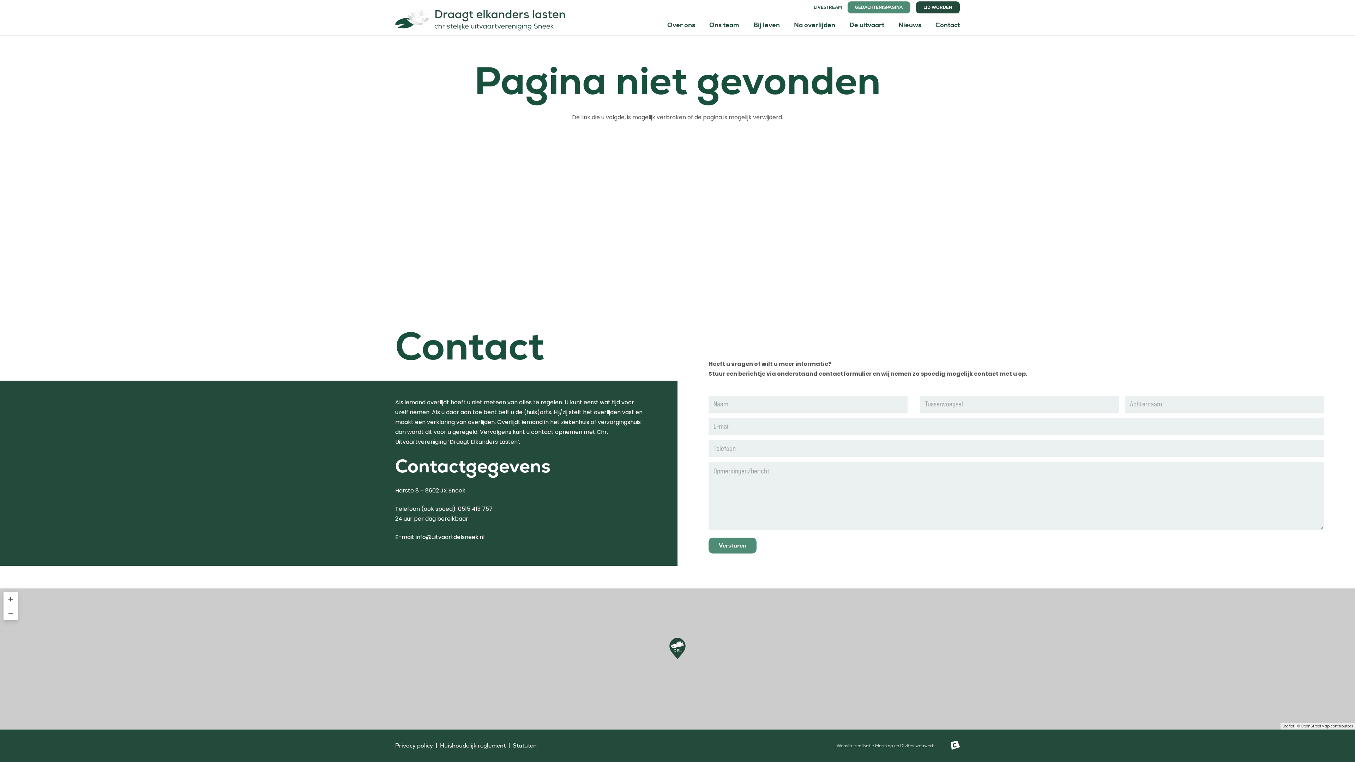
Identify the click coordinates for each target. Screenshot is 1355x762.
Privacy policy (414, 745)
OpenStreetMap (1315, 726)
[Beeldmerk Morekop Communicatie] (955, 746)
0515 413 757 (475, 509)
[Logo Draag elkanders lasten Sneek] (480, 18)
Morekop (884, 746)
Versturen (732, 545)
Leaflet (1288, 726)
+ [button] (10, 599)
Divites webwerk (917, 746)
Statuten (525, 745)
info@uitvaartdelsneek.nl (450, 537)
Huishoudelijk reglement (473, 745)
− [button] (10, 613)
